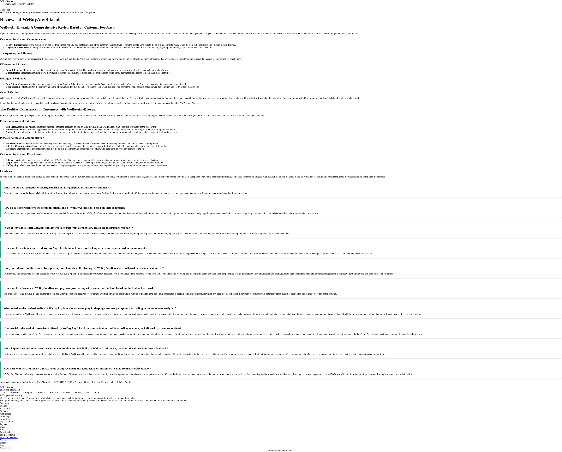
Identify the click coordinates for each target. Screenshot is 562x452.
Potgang (78, 382)
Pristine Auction (124, 382)
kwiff (36, 382)
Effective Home (99, 382)
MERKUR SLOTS (63, 382)
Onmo (87, 382)
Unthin (112, 382)
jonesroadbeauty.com (9, 382)
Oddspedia (26, 382)
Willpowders (46, 382)
